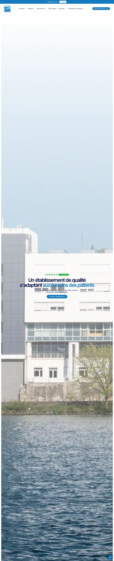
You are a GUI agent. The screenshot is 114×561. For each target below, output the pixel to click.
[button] (22, 8)
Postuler (63, 1)
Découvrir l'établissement (57, 296)
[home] (7, 8)
